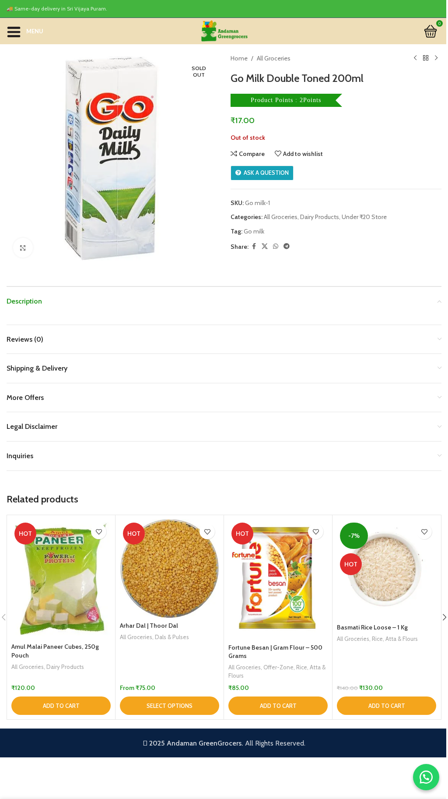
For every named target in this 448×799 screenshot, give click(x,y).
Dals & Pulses (172, 636)
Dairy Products (319, 217)
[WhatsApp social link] (275, 246)
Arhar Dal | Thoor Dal (149, 625)
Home (239, 58)
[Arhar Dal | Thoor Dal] (169, 568)
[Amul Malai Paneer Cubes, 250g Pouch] (61, 579)
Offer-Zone (278, 667)
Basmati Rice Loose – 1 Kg (372, 627)
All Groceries (273, 58)
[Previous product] (415, 58)
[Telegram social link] (286, 246)
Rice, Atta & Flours (395, 638)
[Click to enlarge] (23, 248)
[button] (61, 705)
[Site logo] (224, 30)
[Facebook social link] (253, 246)
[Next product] (436, 58)
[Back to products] (425, 58)
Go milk (254, 231)
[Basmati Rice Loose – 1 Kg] (386, 569)
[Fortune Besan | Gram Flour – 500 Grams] (278, 579)
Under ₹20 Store (364, 217)
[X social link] (264, 246)
